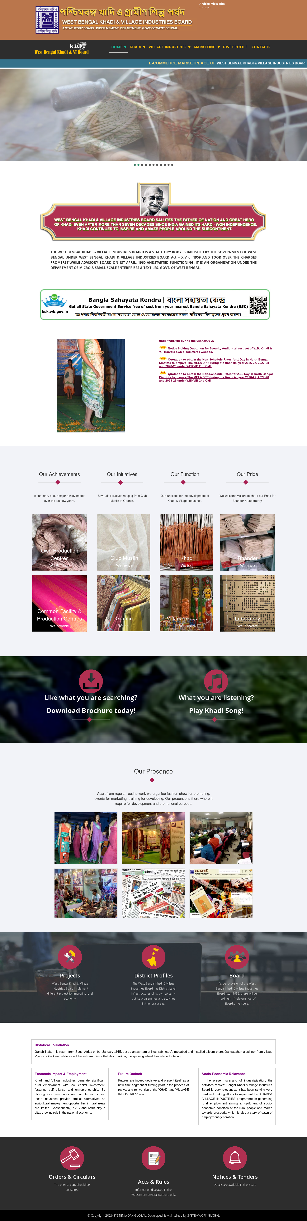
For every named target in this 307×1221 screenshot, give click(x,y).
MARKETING (205, 47)
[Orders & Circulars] (72, 1158)
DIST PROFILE (235, 47)
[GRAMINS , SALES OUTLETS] (83, 46)
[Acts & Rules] (153, 1158)
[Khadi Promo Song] (216, 681)
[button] (135, 165)
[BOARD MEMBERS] (237, 957)
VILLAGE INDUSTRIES (167, 47)
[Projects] (70, 957)
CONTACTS (261, 47)
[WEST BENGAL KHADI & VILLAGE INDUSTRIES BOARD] (61, 52)
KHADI (135, 47)
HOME (116, 47)
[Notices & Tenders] (235, 1158)
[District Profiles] (153, 957)
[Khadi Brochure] (91, 681)
